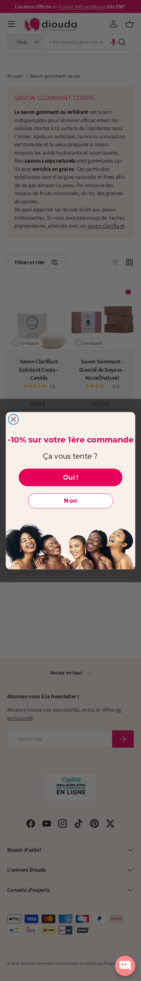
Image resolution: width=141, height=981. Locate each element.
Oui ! (70, 477)
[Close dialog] (13, 419)
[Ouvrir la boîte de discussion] (125, 966)
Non (70, 500)
